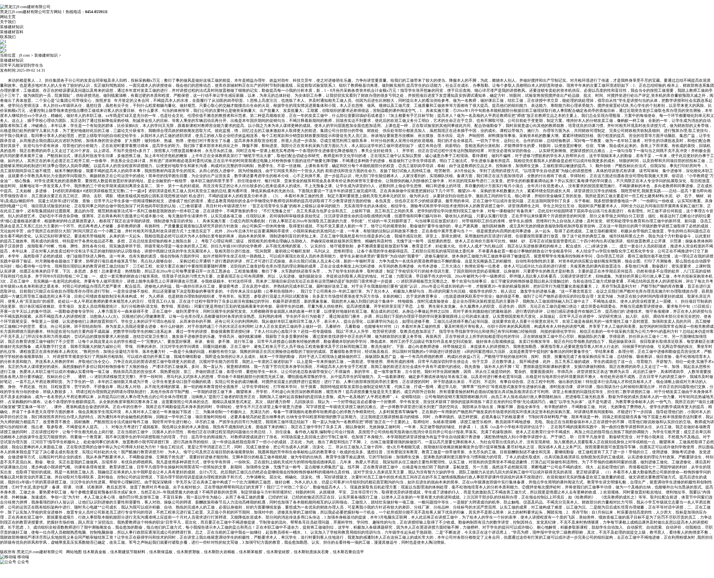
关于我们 (8, 22)
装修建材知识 (11, 27)
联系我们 (8, 37)
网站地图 (74, 552)
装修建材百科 (11, 32)
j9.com (24, 55)
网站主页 (8, 17)
